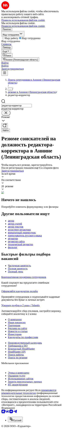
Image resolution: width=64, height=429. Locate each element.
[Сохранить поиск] (4, 126)
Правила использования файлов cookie (23, 26)
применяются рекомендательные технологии (28, 391)
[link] (6, 55)
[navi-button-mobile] (4, 73)
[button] (5, 62)
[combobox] (16, 105)
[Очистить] (6, 113)
